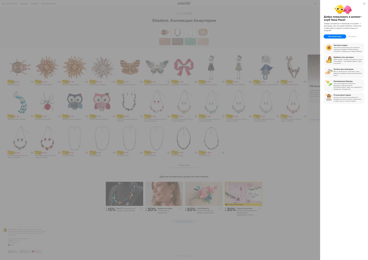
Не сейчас (352, 36)
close (364, 3)
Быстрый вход (334, 36)
